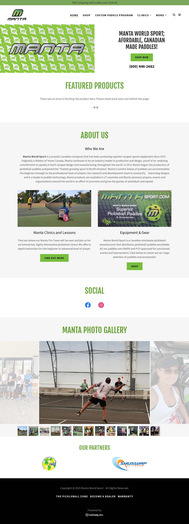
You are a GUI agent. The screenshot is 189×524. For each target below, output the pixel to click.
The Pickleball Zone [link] (72, 496)
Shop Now (141, 57)
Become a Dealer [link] (103, 496)
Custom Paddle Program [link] (114, 15)
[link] (17, 14)
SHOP (134, 266)
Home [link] (74, 15)
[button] (144, 15)
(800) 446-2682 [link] (141, 66)
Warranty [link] (125, 496)
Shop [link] (87, 15)
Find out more (54, 258)
